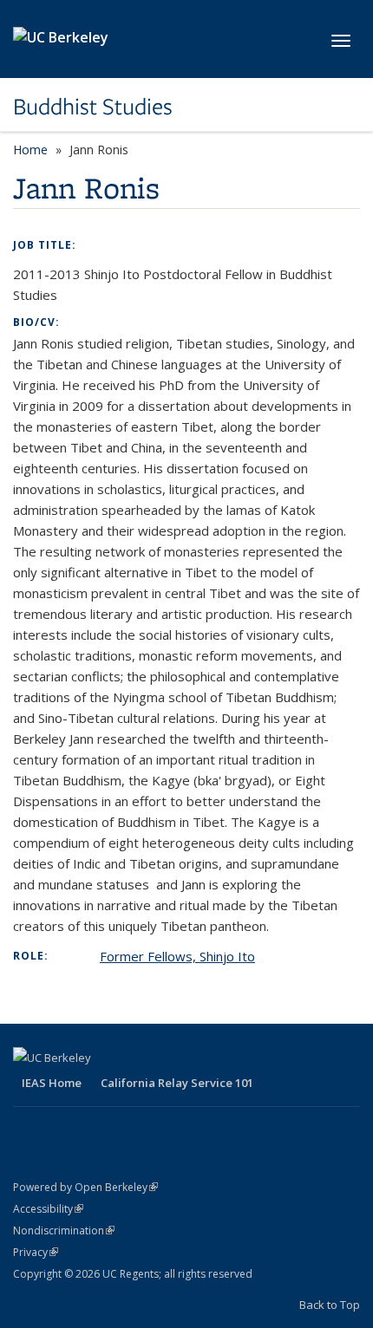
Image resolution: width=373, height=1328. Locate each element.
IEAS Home (52, 1082)
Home (30, 149)
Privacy (35, 1252)
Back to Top (329, 1304)
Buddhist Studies (93, 106)
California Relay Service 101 (177, 1082)
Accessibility (48, 1208)
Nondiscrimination (64, 1230)
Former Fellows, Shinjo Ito (177, 956)
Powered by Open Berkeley (85, 1187)
